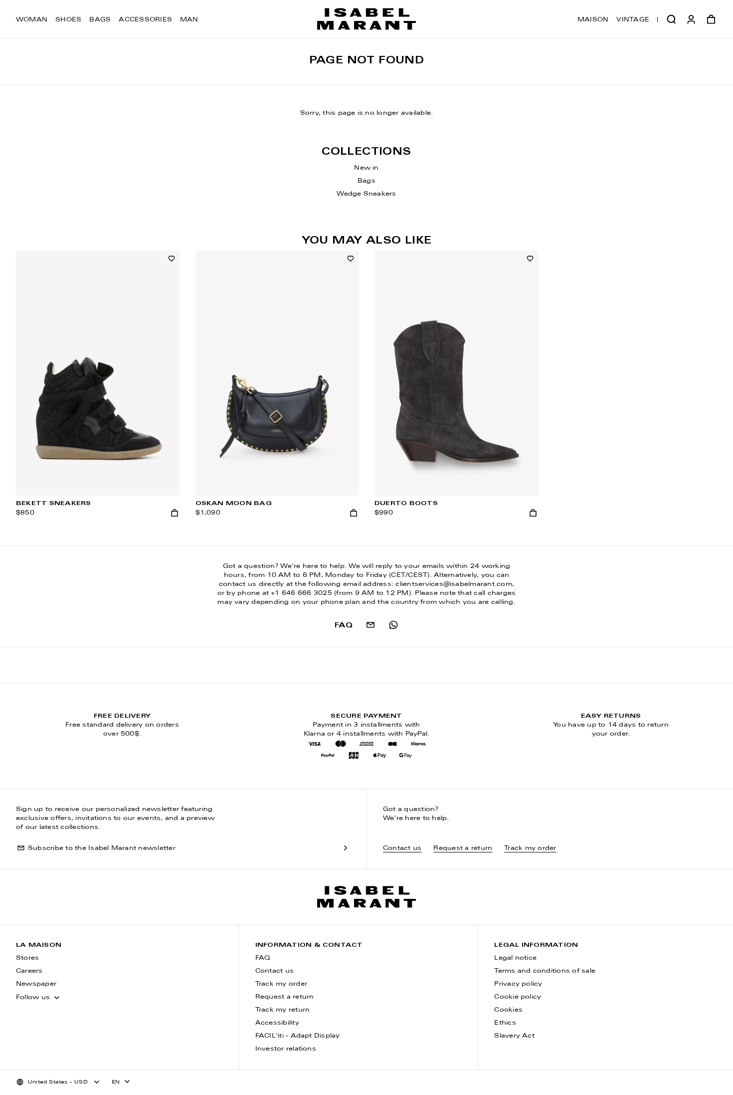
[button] (671, 19)
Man (189, 20)
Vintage (632, 20)
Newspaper (36, 984)
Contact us (402, 848)
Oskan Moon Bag (233, 504)
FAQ (262, 958)
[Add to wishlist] (172, 259)
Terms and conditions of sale (544, 971)
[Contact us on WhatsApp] (393, 625)
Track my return (282, 1010)
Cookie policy (517, 997)
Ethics (505, 1023)
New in (366, 168)
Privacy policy (518, 984)
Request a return (462, 848)
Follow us (33, 998)
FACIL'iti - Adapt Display (297, 1036)
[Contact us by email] (370, 625)
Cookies (508, 1010)
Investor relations (285, 1049)
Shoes (68, 20)
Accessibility (277, 1023)
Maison (592, 20)
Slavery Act (514, 1036)
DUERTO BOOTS (406, 504)
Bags (100, 20)
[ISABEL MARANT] (366, 19)
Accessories (145, 20)
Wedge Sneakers (366, 194)
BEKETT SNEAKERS (53, 504)
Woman (31, 20)
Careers (29, 971)
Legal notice (515, 958)
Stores (27, 958)
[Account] (691, 19)
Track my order (530, 848)
